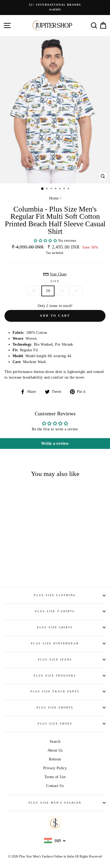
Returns (55, 759)
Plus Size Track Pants (55, 691)
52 (62, 291)
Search (55, 742)
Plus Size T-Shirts (55, 611)
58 (76, 291)
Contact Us (55, 786)
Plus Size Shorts (55, 707)
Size (54, 281)
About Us (55, 750)
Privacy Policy (55, 768)
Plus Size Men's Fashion (55, 802)
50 (48, 291)
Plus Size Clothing (55, 595)
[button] (46, 241)
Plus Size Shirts (55, 627)
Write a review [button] (55, 443)
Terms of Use (55, 777)
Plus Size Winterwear (55, 643)
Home (53, 198)
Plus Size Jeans (55, 659)
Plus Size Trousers (55, 675)
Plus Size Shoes (55, 723)
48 (34, 291)
